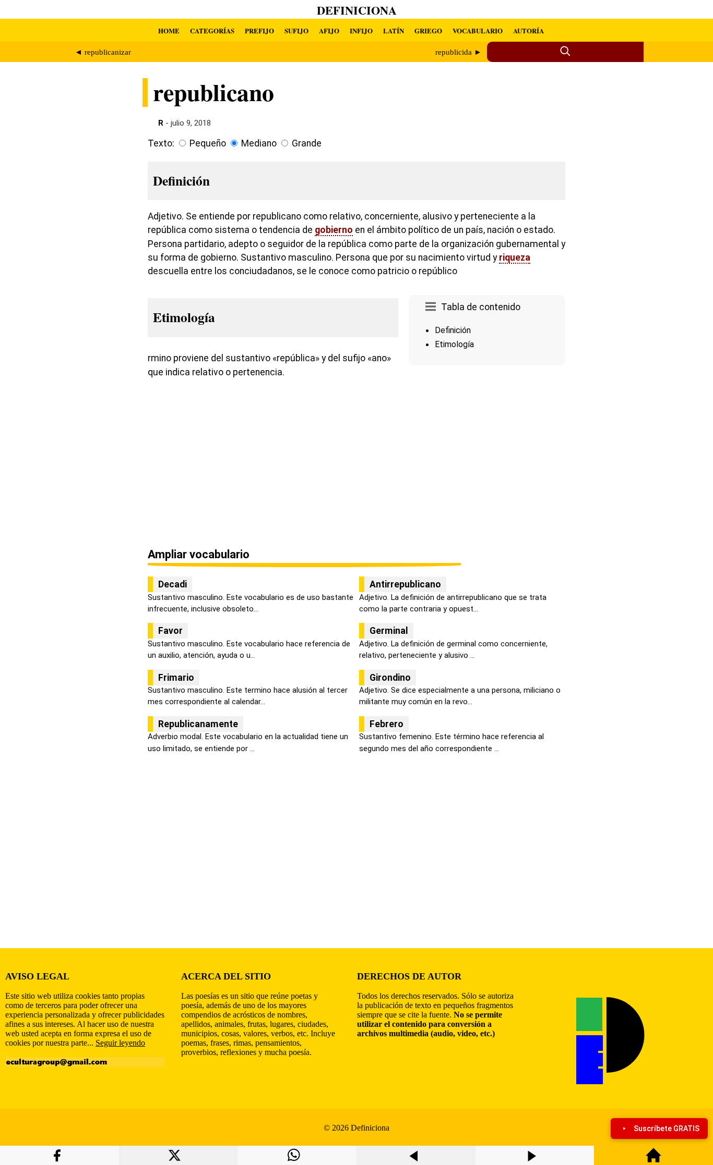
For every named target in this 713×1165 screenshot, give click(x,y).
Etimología (454, 344)
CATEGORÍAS (212, 30)
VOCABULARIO (478, 30)
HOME (169, 30)
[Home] (653, 1160)
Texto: (161, 143)
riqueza (514, 257)
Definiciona (357, 10)
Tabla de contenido (480, 307)
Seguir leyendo (120, 1042)
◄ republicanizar (103, 52)
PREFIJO (259, 30)
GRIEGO (428, 30)
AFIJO (329, 30)
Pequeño (207, 143)
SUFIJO (296, 30)
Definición (453, 330)
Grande (307, 143)
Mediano (259, 143)
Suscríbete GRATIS (666, 1128)
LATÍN (393, 30)
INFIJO (361, 30)
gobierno (334, 230)
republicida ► (458, 52)
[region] (487, 457)
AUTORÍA (528, 30)
